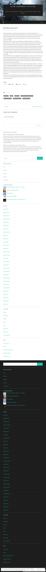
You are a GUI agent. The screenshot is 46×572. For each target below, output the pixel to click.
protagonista (26, 98)
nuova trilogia (17, 98)
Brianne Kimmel (10, 187)
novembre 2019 (6, 218)
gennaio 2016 (6, 264)
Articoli (4, 312)
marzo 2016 (5, 258)
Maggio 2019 (6, 225)
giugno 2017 (5, 238)
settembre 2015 (6, 277)
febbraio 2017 (6, 245)
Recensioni (5, 328)
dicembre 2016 (6, 251)
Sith (7, 193)
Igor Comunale (7, 98)
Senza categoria (6, 335)
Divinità (4, 176)
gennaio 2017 (6, 248)
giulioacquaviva (10, 199)
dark (12, 95)
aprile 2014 (5, 304)
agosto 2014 (5, 291)
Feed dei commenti (7, 353)
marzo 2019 (5, 228)
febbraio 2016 (6, 261)
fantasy (17, 95)
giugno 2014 (5, 297)
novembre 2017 (6, 232)
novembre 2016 (6, 255)
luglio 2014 (5, 294)
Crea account (6, 343)
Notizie (4, 318)
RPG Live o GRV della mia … (20, 199)
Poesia (4, 322)
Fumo (17, 190)
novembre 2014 (6, 281)
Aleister (6, 95)
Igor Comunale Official (23, 7)
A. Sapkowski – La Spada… (19, 187)
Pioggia (11, 193)
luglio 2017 (5, 235)
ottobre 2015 (6, 274)
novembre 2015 (6, 271)
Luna (4, 167)
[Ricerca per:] (23, 158)
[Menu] (3, 22)
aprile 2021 (5, 209)
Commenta (38, 125)
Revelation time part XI (37, 106)
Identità (4, 173)
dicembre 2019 (6, 215)
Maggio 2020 (6, 212)
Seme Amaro (5, 180)
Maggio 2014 (6, 300)
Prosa (4, 325)
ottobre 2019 (6, 222)
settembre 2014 (6, 287)
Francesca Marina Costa (27, 95)
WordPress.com (6, 356)
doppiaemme (9, 196)
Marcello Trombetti (11, 190)
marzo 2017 (5, 241)
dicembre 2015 (6, 268)
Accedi (4, 346)
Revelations (8, 92)
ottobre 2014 (6, 284)
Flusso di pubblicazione (8, 349)
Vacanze (5, 106)
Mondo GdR (5, 315)
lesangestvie (13, 30)
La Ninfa (5, 170)
